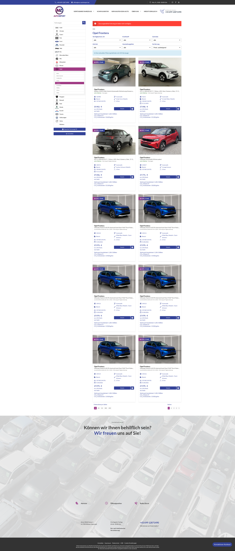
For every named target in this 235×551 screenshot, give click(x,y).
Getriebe (155, 36)
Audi (60, 27)
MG (60, 58)
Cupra (61, 34)
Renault (61, 100)
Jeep (60, 48)
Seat (60, 103)
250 (110, 408)
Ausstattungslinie (128, 44)
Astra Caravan (59, 75)
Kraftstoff (125, 36)
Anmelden (100, 543)
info (94, 29)
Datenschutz (115, 543)
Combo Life (59, 78)
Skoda (61, 107)
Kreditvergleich (150, 11)
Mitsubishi (62, 62)
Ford (60, 41)
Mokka (58, 87)
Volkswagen (62, 117)
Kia (60, 52)
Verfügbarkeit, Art (99, 36)
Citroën (61, 31)
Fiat (60, 38)
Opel (60, 69)
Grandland (58, 85)
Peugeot (61, 97)
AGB (122, 543)
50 (102, 408)
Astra (57, 73)
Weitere (61, 124)
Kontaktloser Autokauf (222, 544)
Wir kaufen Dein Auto (120, 11)
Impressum (108, 543)
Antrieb (95, 44)
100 (106, 408)
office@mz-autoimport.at (81, 2)
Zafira (57, 92)
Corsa (57, 80)
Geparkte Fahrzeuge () (70, 129)
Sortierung (155, 44)
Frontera (58, 83)
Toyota (61, 114)
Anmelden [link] (70, 133)
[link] (132, 108)
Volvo (61, 121)
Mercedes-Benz (63, 55)
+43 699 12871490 (63, 2)
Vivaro (57, 90)
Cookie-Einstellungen (130, 543)
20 (98, 408)
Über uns (135, 11)
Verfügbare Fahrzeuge (83, 11)
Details (122, 108)
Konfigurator (103, 11)
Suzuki (61, 110)
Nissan (61, 65)
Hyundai (61, 45)
